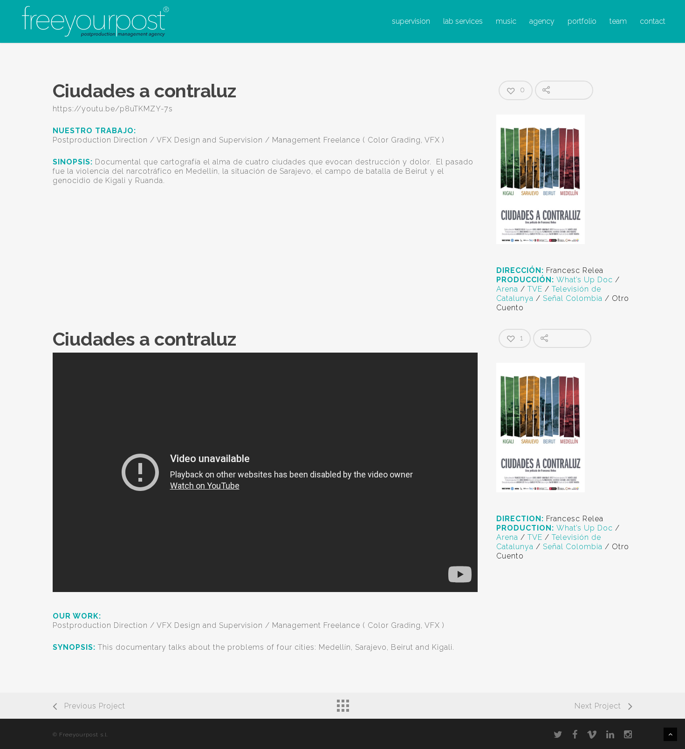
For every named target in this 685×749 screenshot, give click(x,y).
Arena (507, 289)
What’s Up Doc (584, 279)
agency (542, 21)
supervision (411, 21)
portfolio (582, 21)
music (506, 21)
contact (652, 21)
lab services (463, 21)
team (618, 21)
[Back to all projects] (342, 703)
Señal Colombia (573, 298)
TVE (534, 289)
